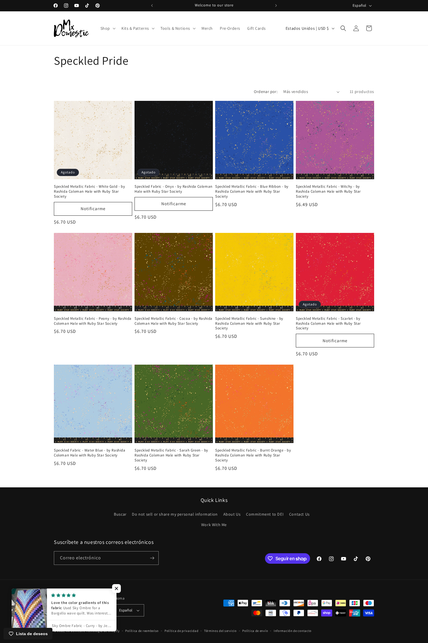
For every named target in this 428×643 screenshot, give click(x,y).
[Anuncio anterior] (152, 5)
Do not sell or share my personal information (174, 514)
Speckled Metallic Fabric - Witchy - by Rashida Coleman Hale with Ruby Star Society (328, 191)
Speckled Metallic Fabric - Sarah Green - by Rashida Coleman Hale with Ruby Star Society (171, 455)
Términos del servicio (220, 631)
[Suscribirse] (152, 558)
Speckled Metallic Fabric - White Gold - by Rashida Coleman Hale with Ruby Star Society (89, 191)
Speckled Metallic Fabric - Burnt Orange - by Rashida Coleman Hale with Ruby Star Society (253, 455)
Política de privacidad (181, 631)
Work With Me (214, 524)
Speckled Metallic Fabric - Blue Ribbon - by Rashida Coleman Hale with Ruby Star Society (252, 191)
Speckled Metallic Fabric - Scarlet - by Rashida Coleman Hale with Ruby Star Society (328, 323)
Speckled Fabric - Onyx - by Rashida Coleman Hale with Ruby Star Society (174, 189)
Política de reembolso (142, 631)
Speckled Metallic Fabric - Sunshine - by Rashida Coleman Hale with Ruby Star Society (249, 323)
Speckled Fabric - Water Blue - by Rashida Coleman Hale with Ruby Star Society (89, 453)
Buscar (120, 514)
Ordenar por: (265, 91)
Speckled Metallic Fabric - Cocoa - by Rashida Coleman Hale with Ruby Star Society (174, 321)
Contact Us (299, 514)
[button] (107, 28)
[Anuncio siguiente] (276, 5)
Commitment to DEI (265, 514)
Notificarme (93, 208)
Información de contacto (293, 631)
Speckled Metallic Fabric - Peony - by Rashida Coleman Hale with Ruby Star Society (93, 321)
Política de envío (255, 631)
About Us (232, 514)
